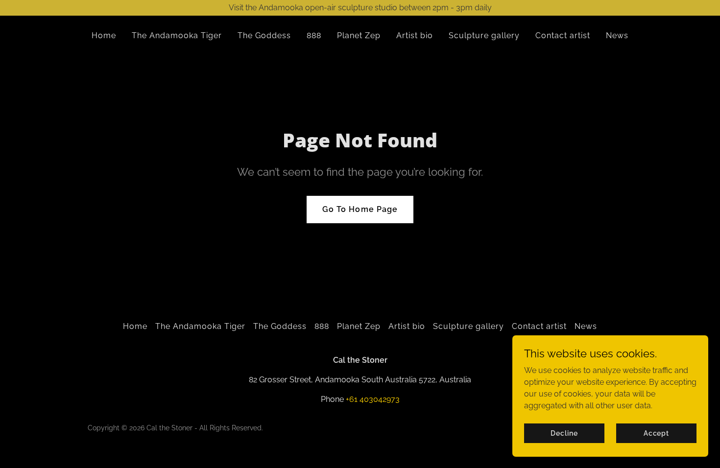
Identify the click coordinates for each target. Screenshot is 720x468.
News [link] (617, 35)
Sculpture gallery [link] (484, 35)
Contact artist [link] (562, 35)
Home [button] (135, 326)
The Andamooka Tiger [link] (177, 35)
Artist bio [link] (414, 35)
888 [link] (314, 35)
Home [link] (104, 35)
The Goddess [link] (264, 35)
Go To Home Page (359, 209)
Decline (564, 433)
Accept (656, 433)
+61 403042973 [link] (373, 399)
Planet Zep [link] (359, 35)
